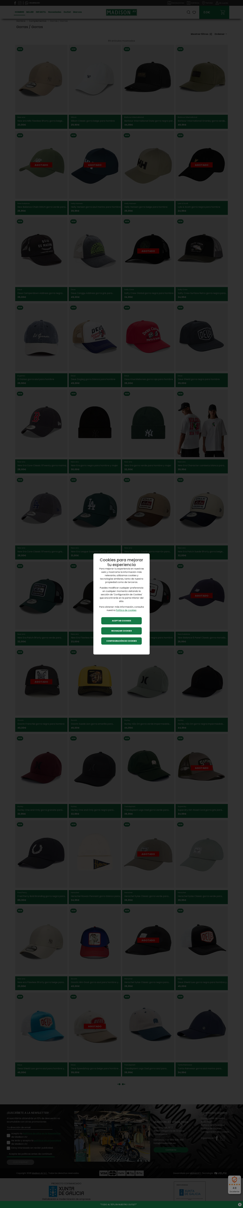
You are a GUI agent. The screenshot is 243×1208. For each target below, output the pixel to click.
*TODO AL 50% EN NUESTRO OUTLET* (118, 1204)
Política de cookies (126, 610)
